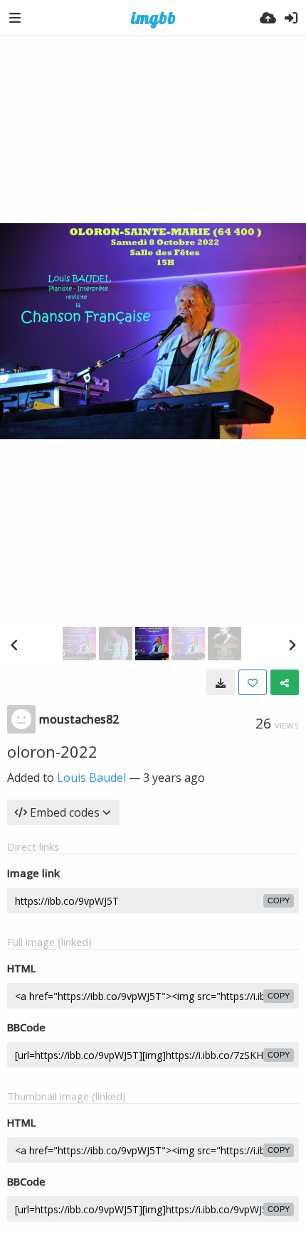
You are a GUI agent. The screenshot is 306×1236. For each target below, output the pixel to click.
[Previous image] (14, 644)
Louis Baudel (91, 777)
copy (279, 900)
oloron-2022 (52, 751)
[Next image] (292, 644)
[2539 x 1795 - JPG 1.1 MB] (220, 682)
